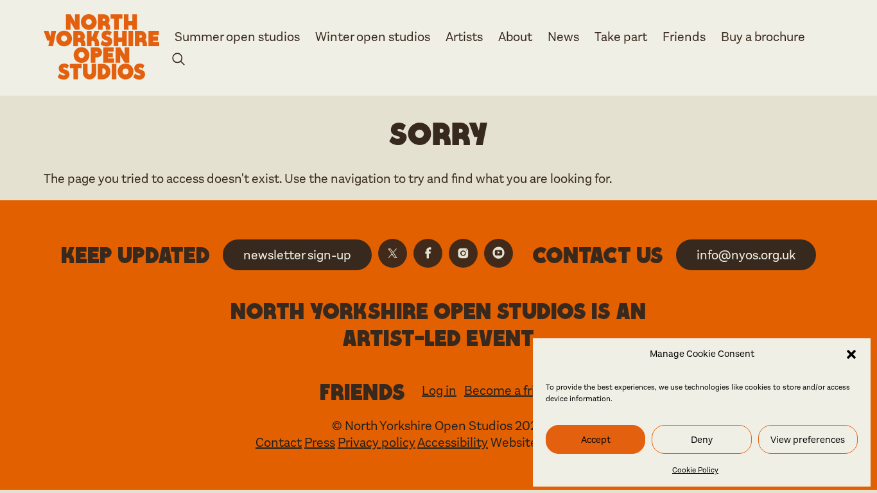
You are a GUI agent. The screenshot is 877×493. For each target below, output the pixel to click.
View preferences (807, 439)
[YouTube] (498, 253)
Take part (621, 37)
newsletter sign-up (297, 255)
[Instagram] (463, 253)
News (563, 37)
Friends (684, 37)
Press (319, 442)
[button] (851, 354)
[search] (178, 61)
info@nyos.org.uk (746, 255)
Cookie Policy (695, 470)
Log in (439, 390)
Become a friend (510, 390)
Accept (596, 439)
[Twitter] (392, 253)
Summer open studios (237, 37)
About (515, 37)
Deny (702, 439)
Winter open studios (372, 37)
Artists (464, 37)
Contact (279, 442)
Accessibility (452, 442)
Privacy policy (376, 442)
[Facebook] (427, 253)
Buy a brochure (763, 37)
